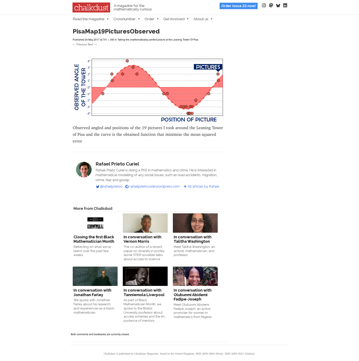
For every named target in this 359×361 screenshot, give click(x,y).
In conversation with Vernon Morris (142, 239)
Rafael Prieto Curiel (117, 164)
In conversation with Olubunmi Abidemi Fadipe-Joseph (192, 294)
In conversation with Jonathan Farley (92, 292)
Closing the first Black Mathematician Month (94, 239)
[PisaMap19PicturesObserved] (148, 119)
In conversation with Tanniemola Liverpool (144, 292)
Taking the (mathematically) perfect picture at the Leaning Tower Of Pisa (158, 39)
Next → (92, 44)
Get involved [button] (173, 19)
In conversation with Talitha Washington (192, 239)
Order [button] (149, 19)
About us (200, 19)
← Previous (80, 44)
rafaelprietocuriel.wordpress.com (155, 186)
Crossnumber (124, 19)
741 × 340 (108, 39)
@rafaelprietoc (111, 186)
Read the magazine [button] (89, 19)
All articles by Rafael (203, 186)
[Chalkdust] (91, 11)
